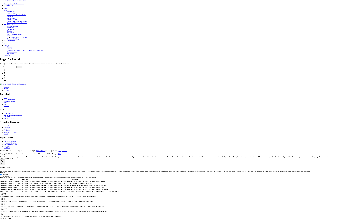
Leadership (10, 16)
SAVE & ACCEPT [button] (5, 218)
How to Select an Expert (10, 144)
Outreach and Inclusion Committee (17, 23)
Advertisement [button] (4, 208)
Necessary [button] (3, 172)
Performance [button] (3, 198)
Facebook (6, 87)
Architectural (10, 27)
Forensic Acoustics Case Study (19, 37)
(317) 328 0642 (40, 151)
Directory (10, 47)
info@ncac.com (63, 151)
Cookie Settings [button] (4, 158)
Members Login (8, 5)
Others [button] (2, 213)
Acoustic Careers (12, 52)
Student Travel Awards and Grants (17, 21)
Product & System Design (14, 34)
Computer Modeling (13, 39)
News (5, 44)
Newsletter (10, 48)
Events (5, 42)
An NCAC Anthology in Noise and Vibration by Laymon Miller (25, 50)
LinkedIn (6, 90)
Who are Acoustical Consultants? (16, 15)
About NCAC (11, 11)
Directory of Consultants (10, 143)
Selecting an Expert (9, 24)
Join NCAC (7, 148)
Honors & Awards (12, 19)
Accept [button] (11, 158)
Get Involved (11, 18)
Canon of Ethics (11, 13)
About (5, 10)
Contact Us (7, 55)
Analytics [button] (2, 203)
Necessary (5, 174)
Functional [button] (3, 193)
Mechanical (10, 29)
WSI (59, 154)
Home (5, 8)
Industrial (9, 31)
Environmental (11, 32)
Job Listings (10, 53)
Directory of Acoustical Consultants (14, 4)
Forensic (9, 35)
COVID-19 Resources (10, 141)
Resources (6, 45)
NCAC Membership (9, 40)
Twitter (6, 88)
